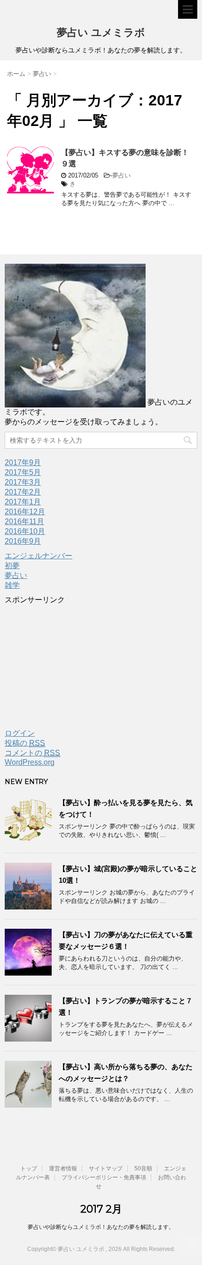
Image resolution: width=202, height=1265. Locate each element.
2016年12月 (25, 512)
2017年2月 (23, 492)
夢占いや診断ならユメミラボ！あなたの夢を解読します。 (101, 1227)
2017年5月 (23, 472)
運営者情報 (63, 1168)
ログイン (20, 733)
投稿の (25, 743)
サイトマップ (106, 1168)
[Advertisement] (75, 663)
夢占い (121, 175)
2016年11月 (24, 521)
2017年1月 (23, 502)
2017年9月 (23, 462)
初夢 (12, 566)
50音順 (143, 1168)
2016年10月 (25, 531)
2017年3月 (23, 482)
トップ (28, 1168)
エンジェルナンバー (38, 556)
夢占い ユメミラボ (101, 32)
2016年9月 (23, 541)
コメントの (32, 753)
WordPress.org (29, 762)
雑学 (12, 585)
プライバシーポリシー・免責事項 (104, 1177)
